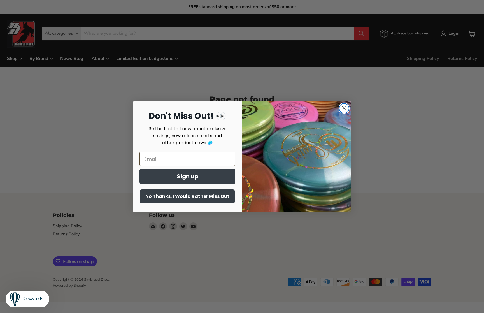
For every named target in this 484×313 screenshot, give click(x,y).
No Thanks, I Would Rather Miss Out (187, 196)
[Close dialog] (344, 108)
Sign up (187, 176)
